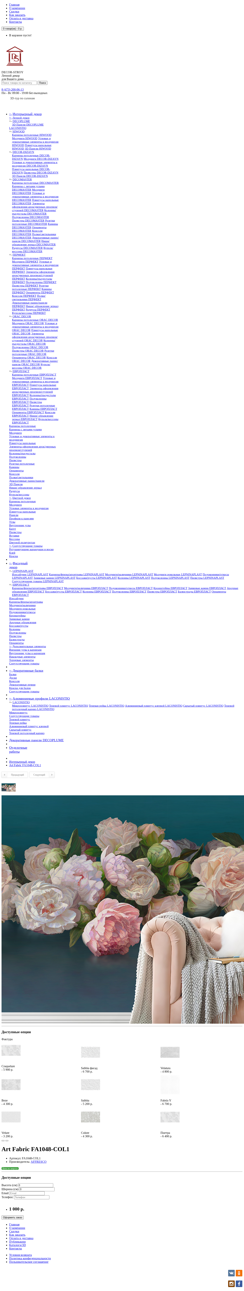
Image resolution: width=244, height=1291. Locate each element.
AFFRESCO (39, 1161)
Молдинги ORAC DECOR (28, 323)
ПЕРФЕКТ (19, 254)
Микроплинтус (18, 712)
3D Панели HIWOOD (38, 148)
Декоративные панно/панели (26, 480)
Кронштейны (17, 615)
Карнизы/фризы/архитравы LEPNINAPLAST (76, 574)
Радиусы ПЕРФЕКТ (38, 309)
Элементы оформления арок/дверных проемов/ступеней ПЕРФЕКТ (33, 275)
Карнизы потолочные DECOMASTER (35, 182)
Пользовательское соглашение (28, 1261)
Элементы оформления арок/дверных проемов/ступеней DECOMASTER (35, 207)
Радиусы (14, 491)
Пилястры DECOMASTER (28, 220)
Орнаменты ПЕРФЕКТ (40, 292)
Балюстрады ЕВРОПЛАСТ (194, 591)
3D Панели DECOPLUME (28, 124)
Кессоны (14, 539)
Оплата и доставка (21, 18)
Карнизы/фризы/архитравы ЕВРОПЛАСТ (37, 588)
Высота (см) (9, 1185)
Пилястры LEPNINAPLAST (207, 577)
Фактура (7, 1039)
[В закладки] (3, 1140)
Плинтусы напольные (22, 443)
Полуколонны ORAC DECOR (30, 347)
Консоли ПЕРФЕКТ (24, 295)
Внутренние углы (20, 525)
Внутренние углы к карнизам (27, 653)
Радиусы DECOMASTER (27, 247)
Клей (12, 552)
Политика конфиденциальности (30, 1258)
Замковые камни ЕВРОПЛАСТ (207, 588)
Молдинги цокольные (22, 608)
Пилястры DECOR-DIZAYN (41, 172)
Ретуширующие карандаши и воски (31, 549)
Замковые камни (19, 618)
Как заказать (17, 15)
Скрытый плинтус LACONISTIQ (203, 705)
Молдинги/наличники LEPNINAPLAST (129, 574)
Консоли (14, 473)
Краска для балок (20, 688)
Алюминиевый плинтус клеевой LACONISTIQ (153, 705)
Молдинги (15, 432)
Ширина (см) (10, 1189)
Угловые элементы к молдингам (29, 508)
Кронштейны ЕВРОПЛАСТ (170, 588)
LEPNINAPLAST (23, 571)
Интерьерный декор (22, 761)
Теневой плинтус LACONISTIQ (68, 705)
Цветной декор (21, 497)
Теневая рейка (18, 722)
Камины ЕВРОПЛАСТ (43, 408)
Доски (13, 677)
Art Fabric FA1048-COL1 (25, 765)
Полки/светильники (21, 477)
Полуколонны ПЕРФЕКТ (41, 282)
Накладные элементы (22, 656)
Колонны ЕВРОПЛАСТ (97, 591)
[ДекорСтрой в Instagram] (231, 1286)
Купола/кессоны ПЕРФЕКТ (29, 313)
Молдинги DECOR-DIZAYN (41, 158)
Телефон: (7, 1197)
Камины (14, 467)
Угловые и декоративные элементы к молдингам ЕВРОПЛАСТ (35, 381)
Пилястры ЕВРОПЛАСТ (162, 591)
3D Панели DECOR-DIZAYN (30, 176)
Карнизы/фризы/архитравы (26, 601)
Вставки (14, 535)
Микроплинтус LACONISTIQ (30, 705)
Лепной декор (21, 117)
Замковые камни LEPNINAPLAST (54, 577)
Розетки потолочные (22, 463)
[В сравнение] (6, 1140)
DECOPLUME (21, 121)
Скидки (14, 11)
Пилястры (15, 460)
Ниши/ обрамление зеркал (25, 487)
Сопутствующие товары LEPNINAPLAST (38, 581)
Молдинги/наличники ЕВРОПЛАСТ (86, 588)
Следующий (39, 774)
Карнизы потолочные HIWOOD (31, 134)
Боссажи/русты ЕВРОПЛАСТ (63, 591)
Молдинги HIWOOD (24, 138)
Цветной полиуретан (22, 542)
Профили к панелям (21, 518)
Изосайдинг (16, 598)
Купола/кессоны (19, 494)
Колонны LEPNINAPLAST (134, 577)
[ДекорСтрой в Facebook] (239, 1286)
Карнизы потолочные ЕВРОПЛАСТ (34, 374)
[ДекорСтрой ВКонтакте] (231, 1275)
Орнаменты (16, 470)
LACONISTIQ (17, 128)
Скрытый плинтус (20, 729)
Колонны (14, 629)
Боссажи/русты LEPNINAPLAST (96, 577)
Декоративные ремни (22, 684)
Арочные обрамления (22, 622)
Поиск (42, 82)
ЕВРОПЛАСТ (21, 371)
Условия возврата (20, 1255)
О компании (17, 8)
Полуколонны (17, 456)
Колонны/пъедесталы (22, 453)
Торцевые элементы (21, 660)
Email (5, 1193)
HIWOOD (19, 131)
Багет (12, 528)
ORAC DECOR (22, 316)
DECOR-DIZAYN (23, 152)
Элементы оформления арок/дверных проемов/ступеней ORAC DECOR (35, 337)
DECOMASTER (22, 179)
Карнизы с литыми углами (25, 429)
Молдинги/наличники (22, 605)
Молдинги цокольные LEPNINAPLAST (178, 574)
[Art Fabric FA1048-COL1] (9, 793)
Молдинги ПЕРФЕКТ (25, 261)
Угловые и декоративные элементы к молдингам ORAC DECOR (35, 327)
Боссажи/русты (18, 625)
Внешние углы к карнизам (25, 649)
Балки (12, 674)
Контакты (15, 21)
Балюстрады (17, 639)
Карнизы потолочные (22, 426)
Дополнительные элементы (29, 646)
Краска (13, 556)
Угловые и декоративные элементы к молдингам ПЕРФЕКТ (35, 265)
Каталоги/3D (17, 1245)
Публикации (17, 1241)
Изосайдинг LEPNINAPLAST (30, 574)
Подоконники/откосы (22, 612)
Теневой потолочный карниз (26, 733)
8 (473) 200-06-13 (13, 89)
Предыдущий (17, 774)
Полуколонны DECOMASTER (30, 217)
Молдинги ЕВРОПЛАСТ (27, 378)
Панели (13, 515)
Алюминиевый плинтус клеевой (29, 726)
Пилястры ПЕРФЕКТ (25, 285)
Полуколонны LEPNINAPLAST (170, 577)
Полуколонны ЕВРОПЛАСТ (129, 591)
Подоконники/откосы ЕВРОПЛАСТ (131, 588)
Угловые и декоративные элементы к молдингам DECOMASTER (35, 196)
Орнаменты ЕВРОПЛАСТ (28, 412)
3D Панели (16, 484)
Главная (14, 4)
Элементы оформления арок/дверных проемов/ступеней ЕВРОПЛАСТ (35, 392)
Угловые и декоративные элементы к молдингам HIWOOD (35, 142)
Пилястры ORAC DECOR (28, 350)
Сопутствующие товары (27, 545)
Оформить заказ (12, 1217)
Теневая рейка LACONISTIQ (106, 705)
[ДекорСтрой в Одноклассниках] (239, 1275)
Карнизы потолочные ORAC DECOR (35, 319)
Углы (12, 521)
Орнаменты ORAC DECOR (29, 357)
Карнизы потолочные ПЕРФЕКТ (32, 258)
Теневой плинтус (19, 719)
